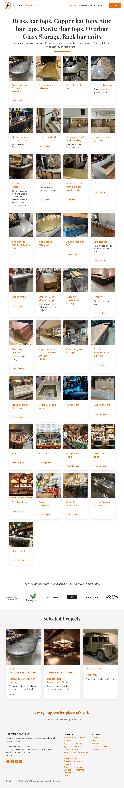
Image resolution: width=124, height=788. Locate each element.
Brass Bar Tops (47, 453)
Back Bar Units (102, 404)
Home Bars (72, 404)
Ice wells (99, 183)
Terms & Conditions (101, 746)
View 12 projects (73, 466)
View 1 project (18, 101)
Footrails (16, 453)
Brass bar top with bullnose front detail (74, 186)
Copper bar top (103, 85)
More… (66, 775)
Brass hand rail (47, 137)
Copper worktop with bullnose (101, 352)
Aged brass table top (73, 743)
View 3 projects (100, 466)
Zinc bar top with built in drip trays (21, 245)
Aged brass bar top (72, 746)
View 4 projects (100, 414)
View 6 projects (18, 463)
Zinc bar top (46, 183)
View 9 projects (18, 368)
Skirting (98, 297)
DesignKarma (55, 781)
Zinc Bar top (101, 241)
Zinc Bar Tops (19, 502)
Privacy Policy (98, 749)
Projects (83, 5)
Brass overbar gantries (74, 767)
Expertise (72, 5)
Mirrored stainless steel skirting (74, 300)
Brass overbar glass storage (58, 669)
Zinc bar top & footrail (73, 770)
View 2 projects (72, 254)
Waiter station (19, 297)
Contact (115, 5)
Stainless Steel (20, 551)
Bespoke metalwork (17, 673)
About (101, 5)
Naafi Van (91, 674)
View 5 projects (18, 511)
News (92, 5)
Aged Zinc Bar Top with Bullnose (20, 88)
